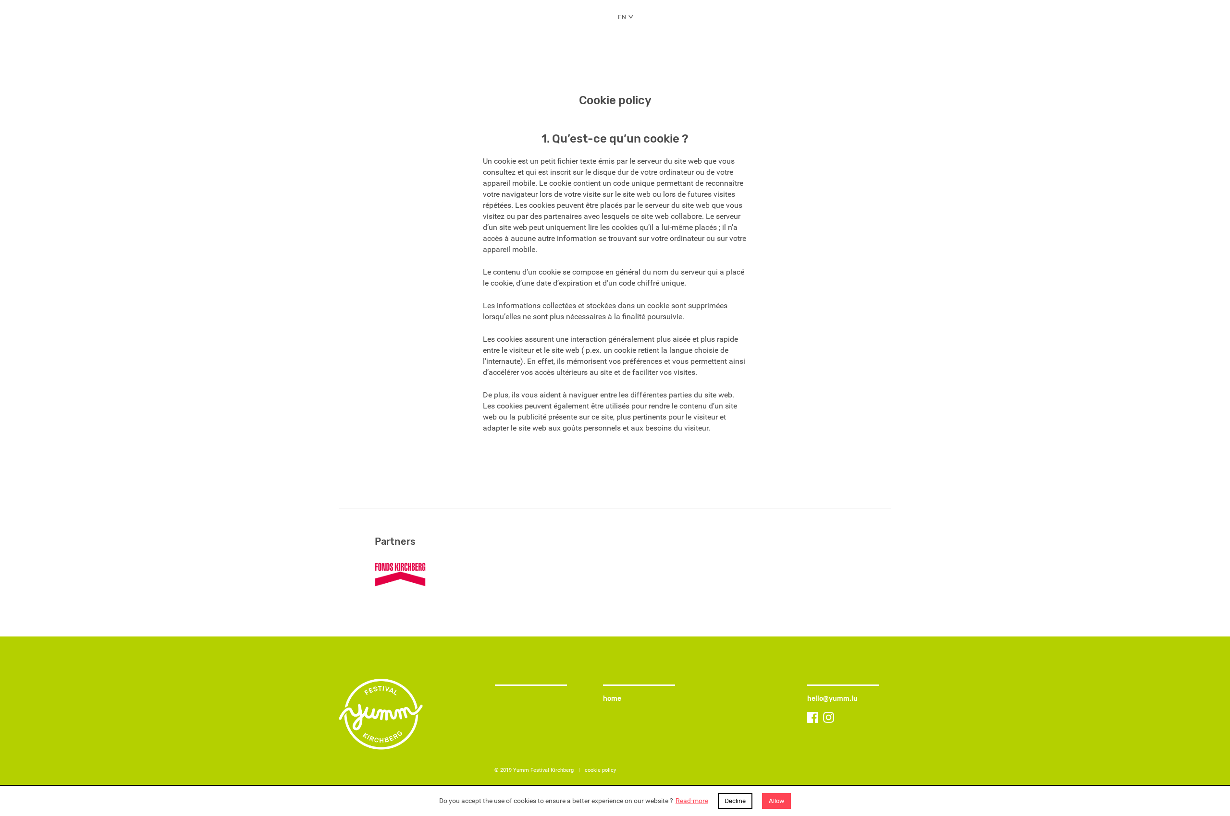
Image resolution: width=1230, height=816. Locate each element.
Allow (776, 800)
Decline (735, 800)
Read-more (692, 801)
